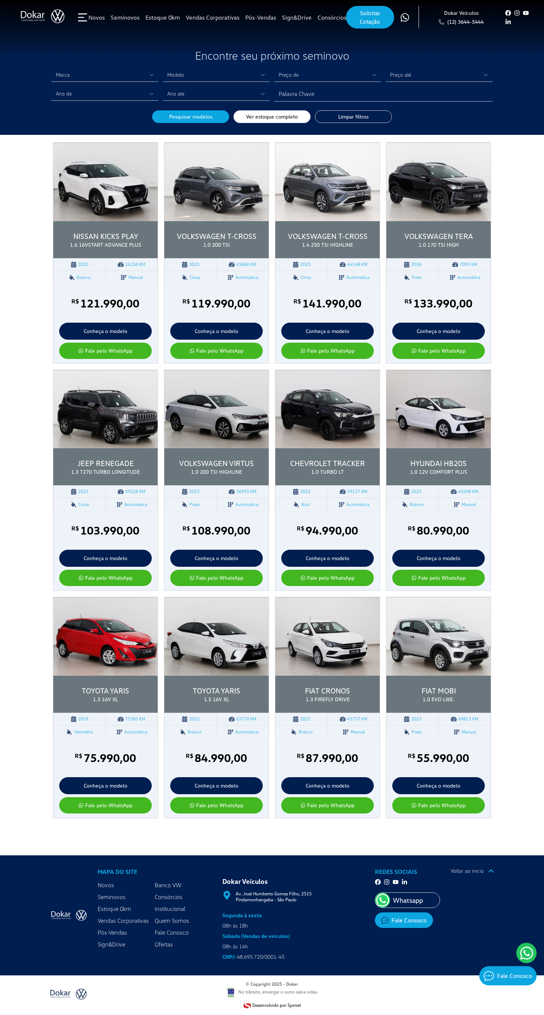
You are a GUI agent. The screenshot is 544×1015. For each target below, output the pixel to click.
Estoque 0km (114, 908)
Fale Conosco (172, 932)
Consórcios (168, 897)
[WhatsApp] (526, 953)
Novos (106, 885)
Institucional (170, 908)
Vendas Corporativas (123, 920)
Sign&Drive (111, 944)
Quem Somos (172, 920)
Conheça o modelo (105, 331)
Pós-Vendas (112, 932)
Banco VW (168, 885)
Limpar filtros (353, 116)
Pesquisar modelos (190, 116)
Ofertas (164, 944)
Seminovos (111, 897)
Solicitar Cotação (370, 17)
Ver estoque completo (272, 116)
